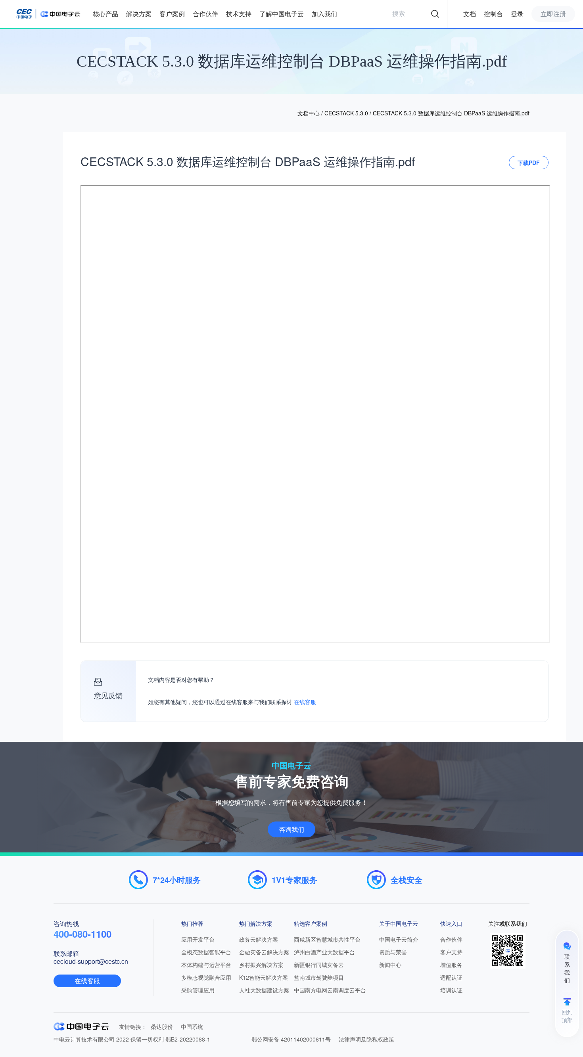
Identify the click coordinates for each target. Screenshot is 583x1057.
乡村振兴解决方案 (261, 965)
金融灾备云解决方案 (264, 952)
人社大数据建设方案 (264, 990)
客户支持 (451, 952)
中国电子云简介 (398, 939)
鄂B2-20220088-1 (187, 1039)
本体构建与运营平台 (206, 965)
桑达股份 (162, 1026)
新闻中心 (390, 965)
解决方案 (139, 13)
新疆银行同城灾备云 (319, 965)
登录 (517, 13)
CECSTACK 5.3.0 (346, 113)
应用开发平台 (198, 939)
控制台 (493, 13)
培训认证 (451, 990)
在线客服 (305, 702)
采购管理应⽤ (198, 990)
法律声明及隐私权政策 (366, 1039)
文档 (469, 13)
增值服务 (451, 965)
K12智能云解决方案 (263, 977)
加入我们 (324, 13)
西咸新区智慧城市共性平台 (327, 939)
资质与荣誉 (393, 952)
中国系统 (192, 1026)
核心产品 (105, 13)
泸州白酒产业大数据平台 (324, 952)
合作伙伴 (205, 13)
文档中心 (308, 113)
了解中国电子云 (281, 13)
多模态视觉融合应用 (206, 977)
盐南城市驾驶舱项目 (319, 977)
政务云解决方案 (258, 939)
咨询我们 (291, 829)
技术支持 (238, 13)
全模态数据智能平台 (206, 952)
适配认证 (451, 977)
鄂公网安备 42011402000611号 (291, 1039)
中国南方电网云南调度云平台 (330, 990)
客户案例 (172, 13)
